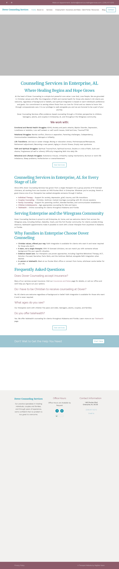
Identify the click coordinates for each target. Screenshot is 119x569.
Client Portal (86, 10)
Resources (95, 10)
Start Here (98, 341)
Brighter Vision (100, 565)
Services (49, 10)
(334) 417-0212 (91, 410)
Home (33, 10)
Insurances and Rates (73, 10)
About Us (40, 10)
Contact (111, 10)
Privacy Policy (19, 565)
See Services (59, 165)
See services (59, 328)
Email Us (91, 413)
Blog (103, 10)
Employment (60, 10)
